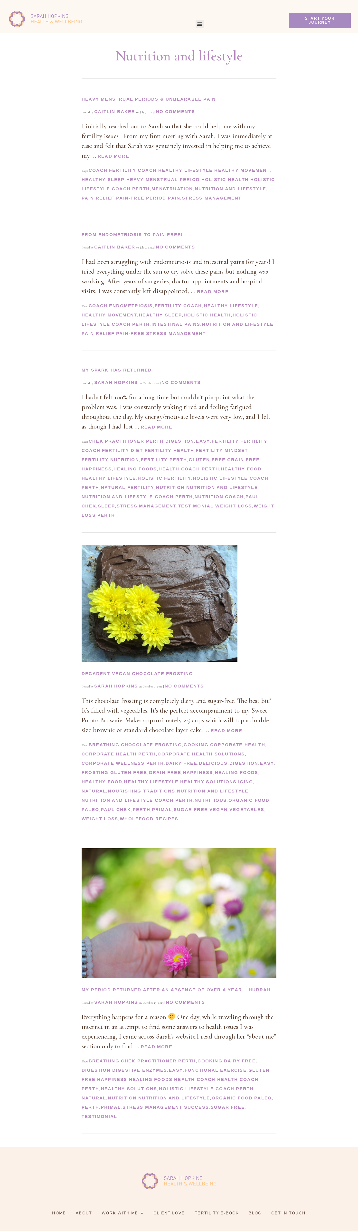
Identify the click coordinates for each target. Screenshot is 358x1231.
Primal (162, 809)
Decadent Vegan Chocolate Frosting (137, 673)
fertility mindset (222, 450)
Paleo (90, 809)
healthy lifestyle (185, 170)
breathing (104, 744)
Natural (94, 791)
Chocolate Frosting (151, 744)
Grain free (243, 459)
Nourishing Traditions (141, 791)
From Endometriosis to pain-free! (132, 234)
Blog (255, 1213)
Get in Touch (288, 1213)
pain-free (130, 198)
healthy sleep (103, 179)
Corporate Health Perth (119, 754)
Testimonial (196, 506)
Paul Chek (116, 809)
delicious (213, 763)
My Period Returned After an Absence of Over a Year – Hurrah (176, 989)
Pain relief (98, 198)
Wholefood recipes (149, 818)
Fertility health (169, 450)
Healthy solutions (208, 781)
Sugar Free (191, 809)
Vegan (218, 809)
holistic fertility (164, 478)
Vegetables (246, 809)
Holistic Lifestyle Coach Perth (206, 1088)
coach (98, 170)
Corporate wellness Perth (123, 763)
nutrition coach (219, 496)
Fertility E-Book (217, 1213)
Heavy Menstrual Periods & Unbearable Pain (149, 99)
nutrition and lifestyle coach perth (137, 496)
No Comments (175, 111)
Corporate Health (237, 744)
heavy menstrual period (163, 179)
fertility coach (133, 170)
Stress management (212, 198)
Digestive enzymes (139, 1070)
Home (59, 1213)
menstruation (172, 188)
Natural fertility (127, 487)
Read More (113, 156)
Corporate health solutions (201, 754)
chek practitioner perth (126, 441)
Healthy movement (242, 170)
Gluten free (207, 459)
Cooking (196, 744)
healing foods (135, 469)
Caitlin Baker (114, 111)
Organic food (248, 800)
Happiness (97, 469)
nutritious (211, 800)
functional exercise (216, 1070)
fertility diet (122, 450)
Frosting (95, 772)
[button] (200, 24)
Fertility (225, 441)
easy (203, 441)
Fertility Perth (164, 459)
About (84, 1213)
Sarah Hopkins (116, 382)
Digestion (179, 441)
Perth (141, 809)
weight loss (233, 506)
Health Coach (194, 1079)
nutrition (170, 487)
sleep (106, 506)
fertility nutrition (110, 459)
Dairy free (181, 763)
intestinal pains (175, 324)
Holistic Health (225, 179)
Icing (245, 781)
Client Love (169, 1213)
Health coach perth (189, 469)
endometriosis (131, 305)
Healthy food (241, 469)
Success (196, 1107)
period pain (163, 198)
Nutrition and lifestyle (230, 188)
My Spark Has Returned (117, 370)
